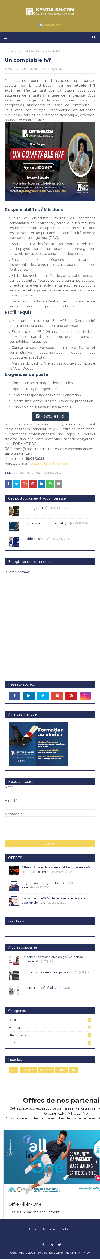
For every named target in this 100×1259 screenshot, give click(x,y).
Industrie (46, 1070)
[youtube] (57, 696)
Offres (62, 1070)
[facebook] (14, 696)
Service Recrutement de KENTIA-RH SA (64, 1252)
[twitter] (43, 696)
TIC (50, 1043)
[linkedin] (29, 696)
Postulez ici (52, 416)
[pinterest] (71, 696)
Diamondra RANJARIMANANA (29, 69)
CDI (38, 472)
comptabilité (52, 472)
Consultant (50, 1027)
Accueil (33, 1229)
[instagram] (85, 696)
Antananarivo (23, 472)
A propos (49, 1229)
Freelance (50, 1035)
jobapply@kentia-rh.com (50, 463)
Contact (65, 1229)
